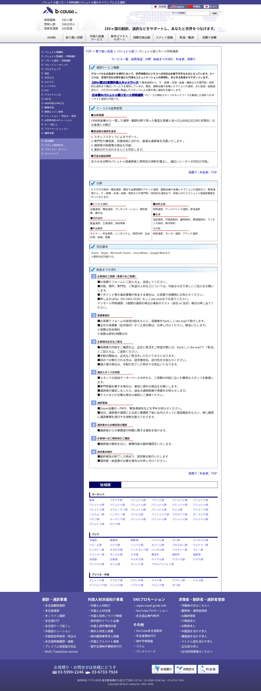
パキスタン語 (179, 545)
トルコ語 (198, 580)
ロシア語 (115, 524)
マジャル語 (137, 514)
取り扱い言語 (104, 51)
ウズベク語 (178, 559)
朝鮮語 (134, 540)
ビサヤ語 (198, 559)
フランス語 (157, 500)
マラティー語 (179, 549)
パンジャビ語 (96, 564)
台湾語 (93, 559)
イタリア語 (116, 500)
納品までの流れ (163, 59)
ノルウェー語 (96, 514)
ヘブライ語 (137, 585)
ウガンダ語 (137, 580)
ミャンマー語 (96, 554)
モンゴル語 (116, 554)
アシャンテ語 (96, 580)
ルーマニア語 (117, 519)
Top (88, 51)
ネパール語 (157, 545)
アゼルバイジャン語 (162, 564)
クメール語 (95, 545)
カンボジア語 (200, 540)
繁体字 (155, 554)
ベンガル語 (157, 549)
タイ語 (176, 540)
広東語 (113, 559)
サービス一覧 (119, 59)
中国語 (93, 540)
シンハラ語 (137, 545)
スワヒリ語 (178, 580)
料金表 (180, 59)
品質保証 (136, 59)
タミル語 (115, 564)
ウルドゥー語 (200, 545)
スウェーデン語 (118, 509)
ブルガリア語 (179, 514)
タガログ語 (116, 549)
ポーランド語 (200, 514)
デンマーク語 (200, 509)
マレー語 (198, 549)
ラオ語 (134, 554)
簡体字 (176, 554)
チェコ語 (177, 509)
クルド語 (156, 580)
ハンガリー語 (117, 514)
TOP (214, 172)
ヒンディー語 (96, 549)
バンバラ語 (116, 585)
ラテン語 (94, 519)
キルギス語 (137, 559)
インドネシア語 (139, 549)
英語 (91, 500)
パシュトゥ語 (125, 51)
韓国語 (113, 540)
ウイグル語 (157, 559)
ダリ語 (176, 585)
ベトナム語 (157, 540)
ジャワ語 (115, 545)
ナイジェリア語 (98, 585)
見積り (191, 59)
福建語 (196, 554)
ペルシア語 (157, 585)
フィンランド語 (160, 514)
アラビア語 (116, 580)
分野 (148, 59)
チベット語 (137, 564)
